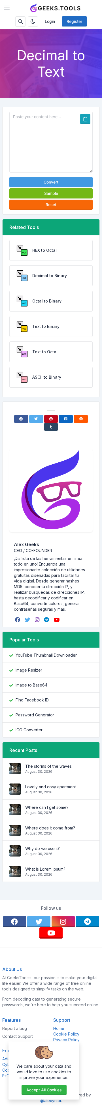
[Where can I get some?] (15, 812)
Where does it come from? (50, 828)
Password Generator (35, 714)
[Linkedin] (66, 419)
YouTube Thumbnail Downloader (46, 655)
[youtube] (57, 620)
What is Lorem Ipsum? (45, 869)
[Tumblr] (51, 427)
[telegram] (47, 620)
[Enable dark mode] (33, 21)
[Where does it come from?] (15, 833)
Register (74, 21)
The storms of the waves (48, 766)
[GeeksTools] (55, 8)
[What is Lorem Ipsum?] (15, 874)
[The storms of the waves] (15, 771)
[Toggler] (6, 7)
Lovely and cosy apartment (50, 786)
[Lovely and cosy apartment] (15, 791)
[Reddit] (81, 419)
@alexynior (50, 1100)
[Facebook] (21, 419)
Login (50, 21)
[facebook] (18, 620)
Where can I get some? (47, 807)
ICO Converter (29, 729)
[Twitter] (36, 419)
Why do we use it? (42, 848)
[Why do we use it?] (15, 853)
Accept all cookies (44, 1089)
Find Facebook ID (32, 700)
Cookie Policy (66, 1034)
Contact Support (17, 1036)
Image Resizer (29, 670)
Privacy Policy (66, 1039)
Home (58, 1028)
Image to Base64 (31, 685)
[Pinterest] (51, 419)
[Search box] (20, 21)
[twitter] (28, 620)
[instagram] (38, 620)
